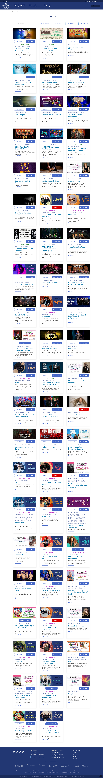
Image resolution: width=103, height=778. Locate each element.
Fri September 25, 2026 (49, 145)
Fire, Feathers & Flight (77, 694)
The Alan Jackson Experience (75, 116)
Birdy (17, 383)
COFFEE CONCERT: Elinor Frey (75, 557)
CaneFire (18, 662)
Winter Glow (20, 555)
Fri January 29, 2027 (48, 554)
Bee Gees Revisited (49, 349)
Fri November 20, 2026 (49, 445)
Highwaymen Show (49, 82)
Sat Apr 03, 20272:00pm (23, 691)
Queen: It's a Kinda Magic (75, 48)
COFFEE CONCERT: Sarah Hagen (51, 483)
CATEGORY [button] (46, 23)
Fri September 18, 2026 (22, 112)
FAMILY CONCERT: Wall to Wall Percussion (24, 349)
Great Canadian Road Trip (76, 248)
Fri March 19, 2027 (20, 659)
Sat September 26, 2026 (75, 146)
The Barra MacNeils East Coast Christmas (24, 416)
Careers (75, 756)
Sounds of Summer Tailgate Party (49, 49)
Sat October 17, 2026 (74, 179)
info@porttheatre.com (58, 757)
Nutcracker (19, 523)
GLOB (17, 483)
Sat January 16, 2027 (21, 552)
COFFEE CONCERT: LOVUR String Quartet (50, 732)
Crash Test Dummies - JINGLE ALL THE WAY (50, 416)
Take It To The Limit (23, 315)
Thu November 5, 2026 (75, 312)
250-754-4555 (55, 755)
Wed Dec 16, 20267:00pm (77, 514)
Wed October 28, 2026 (22, 282)
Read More (18, 57)
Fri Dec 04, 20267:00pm (23, 517)
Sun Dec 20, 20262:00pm (77, 523)
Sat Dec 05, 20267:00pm (23, 520)
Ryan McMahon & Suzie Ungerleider (24, 249)
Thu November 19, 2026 (22, 445)
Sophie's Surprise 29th (24, 284)
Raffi (70, 661)
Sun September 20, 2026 (49, 112)
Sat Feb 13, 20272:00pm (76, 586)
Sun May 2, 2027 (20, 728)
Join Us (34, 5)
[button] (95, 6)
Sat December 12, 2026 (49, 514)
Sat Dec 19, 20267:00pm (76, 521)
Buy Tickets (30, 41)
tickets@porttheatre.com (37, 754)
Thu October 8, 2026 (21, 179)
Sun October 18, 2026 (21, 210)
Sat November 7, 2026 (22, 346)
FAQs (74, 752)
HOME (14, 11)
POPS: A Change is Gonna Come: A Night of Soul (78, 592)
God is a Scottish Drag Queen (23, 182)
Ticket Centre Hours (38, 757)
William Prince (47, 317)
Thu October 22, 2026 (75, 212)
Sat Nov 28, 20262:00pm (76, 480)
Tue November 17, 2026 (49, 412)
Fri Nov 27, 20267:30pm (76, 478)
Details (19, 41)
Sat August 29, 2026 (48, 46)
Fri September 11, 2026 (49, 80)
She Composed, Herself (51, 181)
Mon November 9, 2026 (75, 346)
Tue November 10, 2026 (22, 380)
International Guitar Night (49, 557)
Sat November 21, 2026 (75, 445)
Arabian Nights (74, 181)
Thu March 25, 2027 (48, 659)
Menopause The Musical (51, 115)
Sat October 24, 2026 (48, 244)
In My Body (72, 215)
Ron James (72, 349)
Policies (75, 754)
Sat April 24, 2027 (73, 691)
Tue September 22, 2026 (22, 145)
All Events (84, 23)
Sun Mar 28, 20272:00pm (77, 659)
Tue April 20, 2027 (47, 693)
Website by (78, 776)
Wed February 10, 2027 (49, 588)
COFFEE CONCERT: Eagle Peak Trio (51, 215)
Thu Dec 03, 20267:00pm (24, 516)
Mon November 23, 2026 (22, 480)
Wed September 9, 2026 (22, 80)
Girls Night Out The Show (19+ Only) (22, 148)
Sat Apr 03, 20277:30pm (23, 693)
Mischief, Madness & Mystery (76, 382)
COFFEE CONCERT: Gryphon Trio (49, 628)
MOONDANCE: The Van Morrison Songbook (77, 150)
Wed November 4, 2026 (49, 314)
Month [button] (72, 23)
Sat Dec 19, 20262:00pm (76, 520)
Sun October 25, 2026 (75, 244)
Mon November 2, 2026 (22, 312)
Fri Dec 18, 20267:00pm (76, 518)
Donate (48, 5)
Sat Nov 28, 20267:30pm (76, 481)
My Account (76, 750)
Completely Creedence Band (24, 448)
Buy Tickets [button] (84, 475)
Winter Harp (47, 517)
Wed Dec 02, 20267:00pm (24, 514)
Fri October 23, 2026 (21, 246)
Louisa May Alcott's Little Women (49, 662)
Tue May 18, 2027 (47, 728)
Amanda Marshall (75, 415)
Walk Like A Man (48, 447)
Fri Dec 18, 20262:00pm (76, 517)
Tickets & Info (25, 343)
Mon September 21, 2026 (76, 112)
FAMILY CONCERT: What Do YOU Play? (24, 627)
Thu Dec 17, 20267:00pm (76, 516)
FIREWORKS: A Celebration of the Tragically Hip (49, 249)
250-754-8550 (34, 752)
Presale (57, 141)
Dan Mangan (20, 115)
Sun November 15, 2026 (22, 412)
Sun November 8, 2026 (49, 346)
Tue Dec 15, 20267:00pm (76, 513)
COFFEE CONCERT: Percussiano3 (49, 696)
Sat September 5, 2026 (75, 44)
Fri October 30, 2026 (48, 280)
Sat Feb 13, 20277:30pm (76, 588)
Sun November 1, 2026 (75, 280)
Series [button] (59, 23)
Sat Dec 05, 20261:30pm (23, 519)
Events (20, 11)
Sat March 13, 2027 (74, 623)
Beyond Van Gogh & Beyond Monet (23, 49)
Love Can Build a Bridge (51, 283)
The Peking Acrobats (23, 731)
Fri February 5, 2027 (21, 586)
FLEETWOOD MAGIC (76, 82)
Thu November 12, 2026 (49, 380)
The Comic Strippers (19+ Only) (25, 590)
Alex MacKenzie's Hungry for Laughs (75, 448)
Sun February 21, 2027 (22, 623)
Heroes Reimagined (76, 626)
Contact (75, 758)
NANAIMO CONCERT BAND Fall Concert (76, 283)
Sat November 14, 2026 (75, 378)
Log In (95, 1)
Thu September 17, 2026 (75, 80)
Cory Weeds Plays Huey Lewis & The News (51, 383)
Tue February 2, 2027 (74, 554)
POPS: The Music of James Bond (22, 696)
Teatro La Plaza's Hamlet (51, 590)
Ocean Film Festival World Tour (23, 83)
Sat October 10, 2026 (48, 179)
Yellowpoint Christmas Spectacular (77, 526)
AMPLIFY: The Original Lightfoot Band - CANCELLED (77, 317)
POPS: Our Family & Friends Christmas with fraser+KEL (77, 486)
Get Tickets (19, 5)
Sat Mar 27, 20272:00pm (76, 657)
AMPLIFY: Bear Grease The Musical (50, 148)
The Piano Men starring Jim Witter (24, 214)
